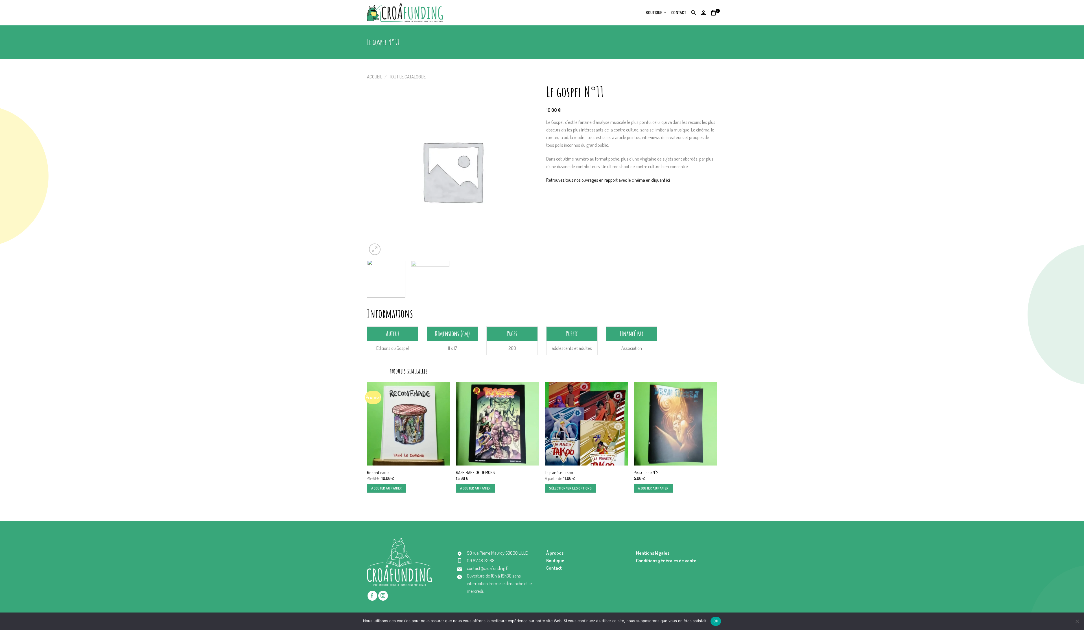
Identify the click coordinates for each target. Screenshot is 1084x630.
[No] (1077, 622)
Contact (678, 12)
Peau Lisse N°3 (646, 472)
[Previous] (367, 443)
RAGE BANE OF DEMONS (475, 472)
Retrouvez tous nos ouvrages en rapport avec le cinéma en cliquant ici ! (609, 180)
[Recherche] (693, 12)
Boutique (654, 12)
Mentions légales (652, 553)
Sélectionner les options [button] (570, 488)
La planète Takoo (559, 472)
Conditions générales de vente (666, 560)
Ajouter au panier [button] (386, 488)
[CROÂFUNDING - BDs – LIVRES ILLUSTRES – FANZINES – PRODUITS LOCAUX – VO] (405, 12)
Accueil (374, 77)
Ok (715, 621)
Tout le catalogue (407, 77)
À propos (554, 553)
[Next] (717, 443)
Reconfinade (378, 472)
